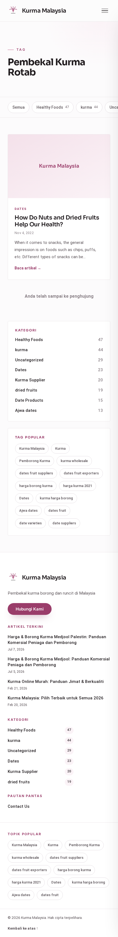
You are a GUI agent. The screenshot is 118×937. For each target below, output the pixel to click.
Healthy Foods (52, 107)
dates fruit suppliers (36, 473)
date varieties (30, 523)
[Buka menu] (104, 11)
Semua (18, 107)
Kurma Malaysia (31, 448)
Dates (59, 369)
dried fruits (59, 390)
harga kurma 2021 (77, 486)
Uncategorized (59, 360)
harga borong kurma (35, 486)
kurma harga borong (56, 498)
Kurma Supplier (59, 380)
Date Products (59, 400)
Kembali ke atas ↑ (23, 928)
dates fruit (57, 510)
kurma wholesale (74, 461)
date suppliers (64, 523)
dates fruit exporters (81, 473)
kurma (89, 107)
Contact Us (18, 806)
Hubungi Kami (30, 609)
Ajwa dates (59, 410)
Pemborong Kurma (34, 461)
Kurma (60, 448)
